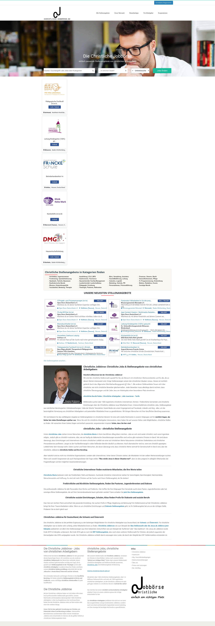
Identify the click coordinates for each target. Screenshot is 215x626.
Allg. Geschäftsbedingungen (141, 557)
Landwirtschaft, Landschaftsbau (90, 283)
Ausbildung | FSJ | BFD (87, 276)
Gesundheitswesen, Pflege (148, 279)
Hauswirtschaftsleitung (54, 251)
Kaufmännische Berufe (57, 283)
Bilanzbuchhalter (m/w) (66, 324)
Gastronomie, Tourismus (88, 279)
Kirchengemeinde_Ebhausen (132, 331)
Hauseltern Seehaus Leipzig (68, 335)
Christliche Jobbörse (138, 552)
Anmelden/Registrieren (164, 3)
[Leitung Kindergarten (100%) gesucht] (54, 126)
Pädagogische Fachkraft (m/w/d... (55, 102)
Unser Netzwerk (119, 13)
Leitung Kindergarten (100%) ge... (54, 140)
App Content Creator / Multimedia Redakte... (138, 312)
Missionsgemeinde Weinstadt (132, 308)
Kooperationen (162, 13)
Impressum (135, 554)
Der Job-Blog (136, 568)
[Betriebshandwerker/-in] (54, 164)
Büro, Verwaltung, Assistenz (119, 276)
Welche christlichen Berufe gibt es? (98, 571)
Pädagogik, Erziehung (87, 285)
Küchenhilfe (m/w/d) (54, 214)
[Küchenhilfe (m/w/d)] (54, 201)
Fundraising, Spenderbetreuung (60, 279)
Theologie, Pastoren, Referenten (90, 287)
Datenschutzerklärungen (140, 560)
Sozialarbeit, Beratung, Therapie (60, 287)
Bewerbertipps (134, 13)
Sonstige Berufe (144, 285)
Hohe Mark (126, 343)
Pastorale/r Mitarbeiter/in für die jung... (136, 301)
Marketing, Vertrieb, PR (117, 283)
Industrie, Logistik (115, 281)
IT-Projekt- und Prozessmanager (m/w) (72, 301)
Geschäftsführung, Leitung (118, 279)
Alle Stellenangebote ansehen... (55, 361)
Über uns (135, 562)
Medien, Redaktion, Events (148, 283)
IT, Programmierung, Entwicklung (151, 281)
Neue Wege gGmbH (65, 355)
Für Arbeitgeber (148, 13)
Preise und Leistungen (139, 565)
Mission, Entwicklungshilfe (58, 285)
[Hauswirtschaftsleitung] (54, 239)
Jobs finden (162, 70)
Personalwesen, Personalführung (120, 285)
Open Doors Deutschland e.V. (68, 308)
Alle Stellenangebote (103, 13)
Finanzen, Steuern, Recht (148, 276)
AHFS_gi (126, 355)
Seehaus (62, 343)
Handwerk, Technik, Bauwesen (59, 281)
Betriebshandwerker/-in (54, 176)
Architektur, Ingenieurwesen (59, 276)
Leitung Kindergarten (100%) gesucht (135, 324)
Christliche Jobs (92, 565)
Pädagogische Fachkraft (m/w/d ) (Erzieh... (74, 347)
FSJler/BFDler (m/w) (65, 312)
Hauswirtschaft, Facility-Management (92, 281)
